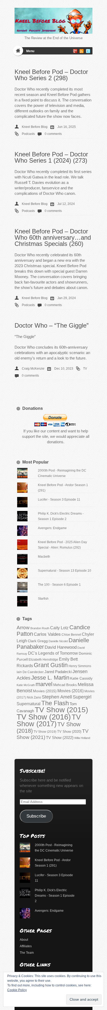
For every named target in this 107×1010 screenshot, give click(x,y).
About (24, 940)
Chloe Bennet (71, 635)
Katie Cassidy (81, 678)
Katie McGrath (26, 685)
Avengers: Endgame (52, 528)
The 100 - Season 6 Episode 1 (59, 584)
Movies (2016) (70, 690)
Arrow (23, 627)
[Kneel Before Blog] (53, 21)
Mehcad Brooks (65, 685)
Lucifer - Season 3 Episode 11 (59, 499)
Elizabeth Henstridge (43, 659)
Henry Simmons (80, 666)
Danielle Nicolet (58, 641)
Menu (30, 51)
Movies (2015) (45, 691)
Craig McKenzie (33, 368)
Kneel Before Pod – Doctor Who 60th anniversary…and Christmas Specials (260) (53, 237)
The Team (27, 952)
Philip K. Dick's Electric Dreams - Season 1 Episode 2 (55, 895)
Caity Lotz (59, 627)
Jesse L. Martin (50, 677)
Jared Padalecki (58, 671)
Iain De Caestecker (30, 672)
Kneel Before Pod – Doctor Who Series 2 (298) (51, 74)
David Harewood (61, 647)
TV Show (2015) (61, 710)
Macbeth (44, 556)
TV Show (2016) (44, 716)
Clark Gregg (38, 641)
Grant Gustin (51, 665)
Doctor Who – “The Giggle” (52, 325)
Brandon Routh (39, 628)
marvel (44, 684)
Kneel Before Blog (35, 127)
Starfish (43, 598)
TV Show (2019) (45, 732)
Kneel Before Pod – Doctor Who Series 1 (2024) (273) (51, 157)
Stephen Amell (57, 697)
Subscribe (36, 816)
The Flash (55, 703)
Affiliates (26, 946)
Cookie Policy (17, 990)
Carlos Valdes (47, 634)
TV (85, 368)
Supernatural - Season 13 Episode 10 (64, 570)
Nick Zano (34, 697)
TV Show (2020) (69, 732)
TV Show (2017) (49, 720)
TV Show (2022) (59, 737)
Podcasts (28, 134)
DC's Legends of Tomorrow (53, 653)
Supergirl (82, 697)
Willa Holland (82, 737)
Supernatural (29, 704)
